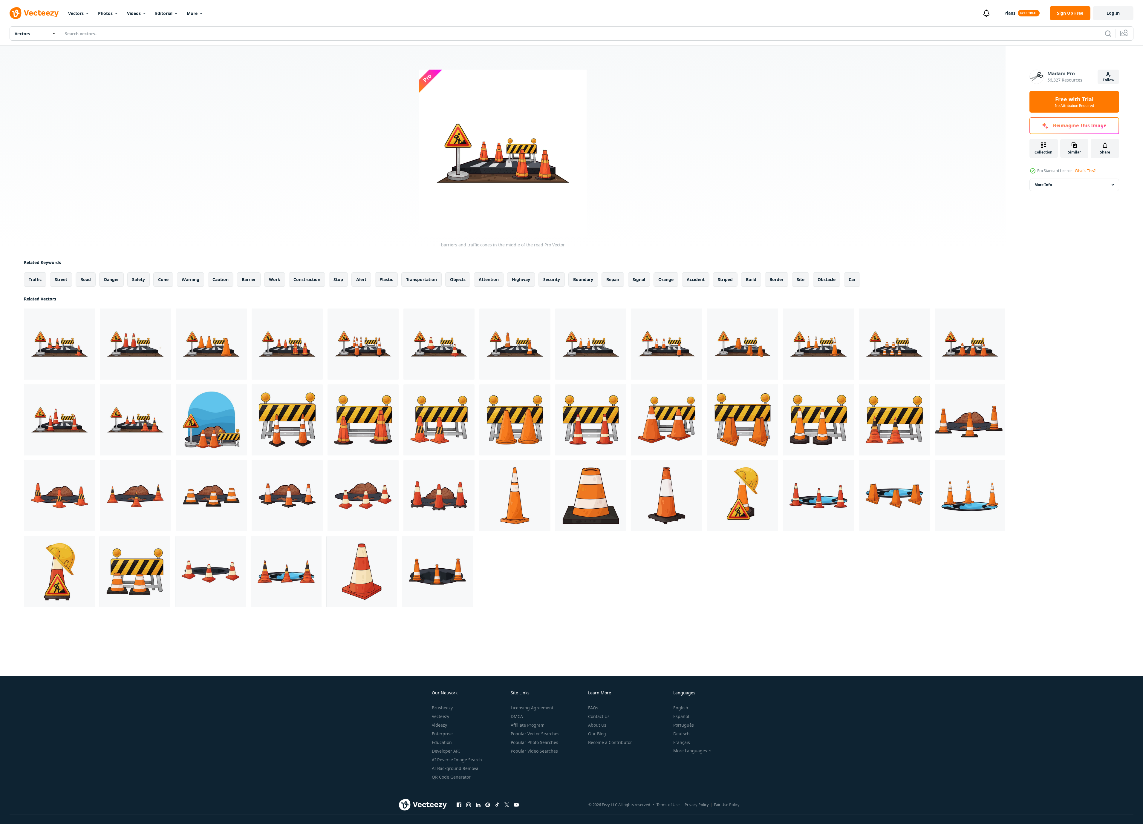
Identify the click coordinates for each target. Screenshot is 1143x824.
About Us (597, 725)
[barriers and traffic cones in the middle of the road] (287, 344)
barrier (249, 279)
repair (612, 279)
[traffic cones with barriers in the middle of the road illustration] (363, 344)
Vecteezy (440, 716)
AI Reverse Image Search (457, 759)
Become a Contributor (610, 742)
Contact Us (599, 716)
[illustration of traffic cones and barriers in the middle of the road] (135, 344)
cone (163, 279)
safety (138, 279)
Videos (134, 13)
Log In (1113, 13)
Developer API (446, 751)
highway (521, 279)
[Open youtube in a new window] (516, 804)
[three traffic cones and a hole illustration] (210, 571)
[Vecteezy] (34, 13)
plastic (386, 279)
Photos (105, 13)
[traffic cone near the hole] (818, 495)
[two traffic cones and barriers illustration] (742, 419)
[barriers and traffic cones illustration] (439, 419)
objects (458, 279)
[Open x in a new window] (506, 804)
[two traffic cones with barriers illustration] (514, 419)
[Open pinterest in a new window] (487, 804)
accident (696, 279)
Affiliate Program (527, 725)
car (852, 279)
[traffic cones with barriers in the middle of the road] (666, 344)
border (776, 279)
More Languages (690, 750)
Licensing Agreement (532, 708)
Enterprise (442, 733)
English (680, 708)
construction (306, 279)
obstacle (827, 279)
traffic (35, 279)
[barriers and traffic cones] (666, 419)
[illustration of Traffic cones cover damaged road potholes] (363, 495)
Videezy (439, 725)
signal (639, 279)
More (192, 13)
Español (681, 716)
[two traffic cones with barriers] (894, 419)
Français (681, 742)
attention (489, 279)
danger (111, 279)
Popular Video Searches (534, 751)
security (551, 279)
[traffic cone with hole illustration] (970, 495)
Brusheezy (442, 708)
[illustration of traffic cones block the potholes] (286, 571)
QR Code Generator (451, 777)
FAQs (593, 708)
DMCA (517, 716)
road (85, 279)
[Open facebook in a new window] (459, 804)
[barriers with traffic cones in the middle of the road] (514, 344)
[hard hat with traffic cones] (59, 571)
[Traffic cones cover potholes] (135, 495)
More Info (1043, 184)
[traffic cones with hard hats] (742, 495)
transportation (421, 279)
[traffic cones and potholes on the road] (439, 495)
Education (442, 742)
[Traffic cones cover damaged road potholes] (970, 419)
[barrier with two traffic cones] (135, 571)
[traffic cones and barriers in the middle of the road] (590, 344)
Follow (1108, 79)
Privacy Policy (697, 804)
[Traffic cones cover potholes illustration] (211, 495)
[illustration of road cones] (361, 571)
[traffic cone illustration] (666, 495)
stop (338, 279)
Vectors (76, 13)
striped (725, 279)
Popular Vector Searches (535, 733)
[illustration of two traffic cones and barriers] (363, 419)
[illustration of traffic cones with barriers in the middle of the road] (818, 344)
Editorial (163, 13)
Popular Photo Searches (534, 742)
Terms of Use (668, 804)
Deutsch (681, 733)
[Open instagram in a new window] (468, 804)
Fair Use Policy (727, 804)
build (751, 279)
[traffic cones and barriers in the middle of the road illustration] (59, 344)
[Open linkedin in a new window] (478, 804)
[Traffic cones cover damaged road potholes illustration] (287, 495)
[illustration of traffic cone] (590, 495)
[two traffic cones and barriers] (590, 419)
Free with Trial (1074, 102)
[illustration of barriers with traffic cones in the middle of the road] (439, 344)
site (800, 279)
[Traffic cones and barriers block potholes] (211, 419)
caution (220, 279)
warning (190, 279)
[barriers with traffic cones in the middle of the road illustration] (211, 344)
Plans (1009, 13)
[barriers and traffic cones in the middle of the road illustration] (135, 419)
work (274, 279)
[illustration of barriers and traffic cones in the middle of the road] (742, 344)
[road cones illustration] (514, 495)
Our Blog (597, 733)
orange (666, 279)
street (61, 279)
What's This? (1085, 170)
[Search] (1108, 33)
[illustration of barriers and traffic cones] (818, 419)
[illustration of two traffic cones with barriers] (287, 419)
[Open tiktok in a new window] (497, 804)
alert (361, 279)
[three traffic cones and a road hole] (437, 571)
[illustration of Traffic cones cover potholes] (59, 495)
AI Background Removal (456, 768)
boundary (583, 279)
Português (683, 725)
